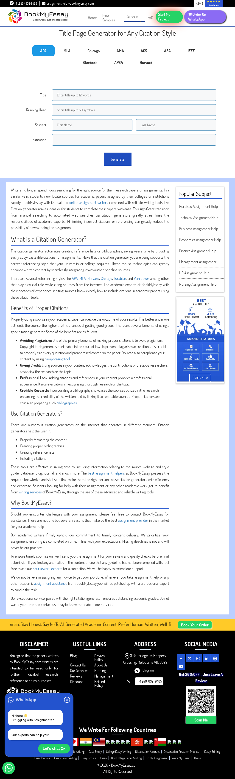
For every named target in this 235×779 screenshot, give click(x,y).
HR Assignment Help (194, 272)
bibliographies (66, 402)
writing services (30, 492)
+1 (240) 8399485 (25, 3)
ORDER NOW (200, 378)
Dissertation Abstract (147, 751)
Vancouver (141, 278)
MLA (82, 278)
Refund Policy (99, 683)
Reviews (76, 676)
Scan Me (200, 720)
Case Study (95, 751)
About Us (101, 665)
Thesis (197, 758)
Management (103, 676)
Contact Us (78, 665)
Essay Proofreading (65, 758)
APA (75, 278)
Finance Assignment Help (197, 250)
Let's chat (51, 748)
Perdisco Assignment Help (198, 206)
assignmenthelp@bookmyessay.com (70, 3)
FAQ (150, 17)
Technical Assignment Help (198, 217)
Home (92, 17)
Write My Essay (181, 758)
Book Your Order (195, 625)
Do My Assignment (157, 758)
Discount (76, 681)
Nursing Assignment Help (197, 284)
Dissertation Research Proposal (182, 751)
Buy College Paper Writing (126, 758)
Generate (117, 159)
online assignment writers (88, 202)
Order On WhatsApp (197, 16)
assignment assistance (50, 583)
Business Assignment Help (198, 228)
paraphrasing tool (57, 359)
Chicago (106, 278)
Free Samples (108, 18)
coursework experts (47, 568)
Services (133, 16)
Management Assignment (197, 261)
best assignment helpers (106, 473)
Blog (73, 655)
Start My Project (164, 17)
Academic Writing (73, 751)
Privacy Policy (99, 657)
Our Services (79, 670)
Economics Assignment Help (200, 239)
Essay (103, 758)
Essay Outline (42, 758)
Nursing (100, 670)
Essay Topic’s (88, 758)
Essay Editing (212, 751)
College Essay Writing (118, 751)
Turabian (120, 278)
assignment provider (133, 520)
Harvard (93, 278)
